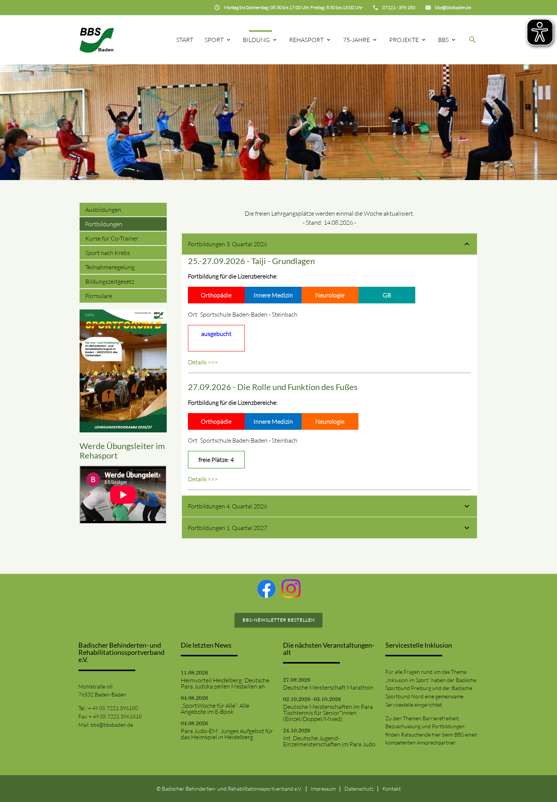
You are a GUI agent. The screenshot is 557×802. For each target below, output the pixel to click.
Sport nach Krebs (107, 252)
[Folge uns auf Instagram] (291, 588)
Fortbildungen (103, 224)
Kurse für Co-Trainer (111, 238)
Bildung (256, 40)
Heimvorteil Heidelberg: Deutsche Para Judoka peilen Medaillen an (225, 683)
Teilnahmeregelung (110, 267)
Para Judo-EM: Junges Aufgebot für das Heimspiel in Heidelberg (227, 734)
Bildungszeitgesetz (109, 281)
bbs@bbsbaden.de (112, 724)
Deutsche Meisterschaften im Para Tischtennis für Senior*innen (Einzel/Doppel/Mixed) (328, 713)
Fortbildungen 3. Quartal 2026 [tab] (227, 244)
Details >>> (203, 362)
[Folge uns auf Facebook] (266, 588)
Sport (214, 40)
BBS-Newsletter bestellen (279, 620)
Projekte (404, 40)
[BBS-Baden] (97, 39)
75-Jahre (356, 40)
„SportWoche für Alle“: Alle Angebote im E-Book (215, 709)
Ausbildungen (103, 209)
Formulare (98, 296)
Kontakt (391, 788)
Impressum (323, 788)
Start (184, 40)
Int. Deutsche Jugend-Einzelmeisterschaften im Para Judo (329, 741)
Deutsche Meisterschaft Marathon (328, 687)
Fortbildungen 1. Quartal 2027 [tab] (227, 528)
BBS (443, 40)
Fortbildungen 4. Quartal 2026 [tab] (227, 506)
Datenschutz (359, 788)
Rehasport (306, 40)
